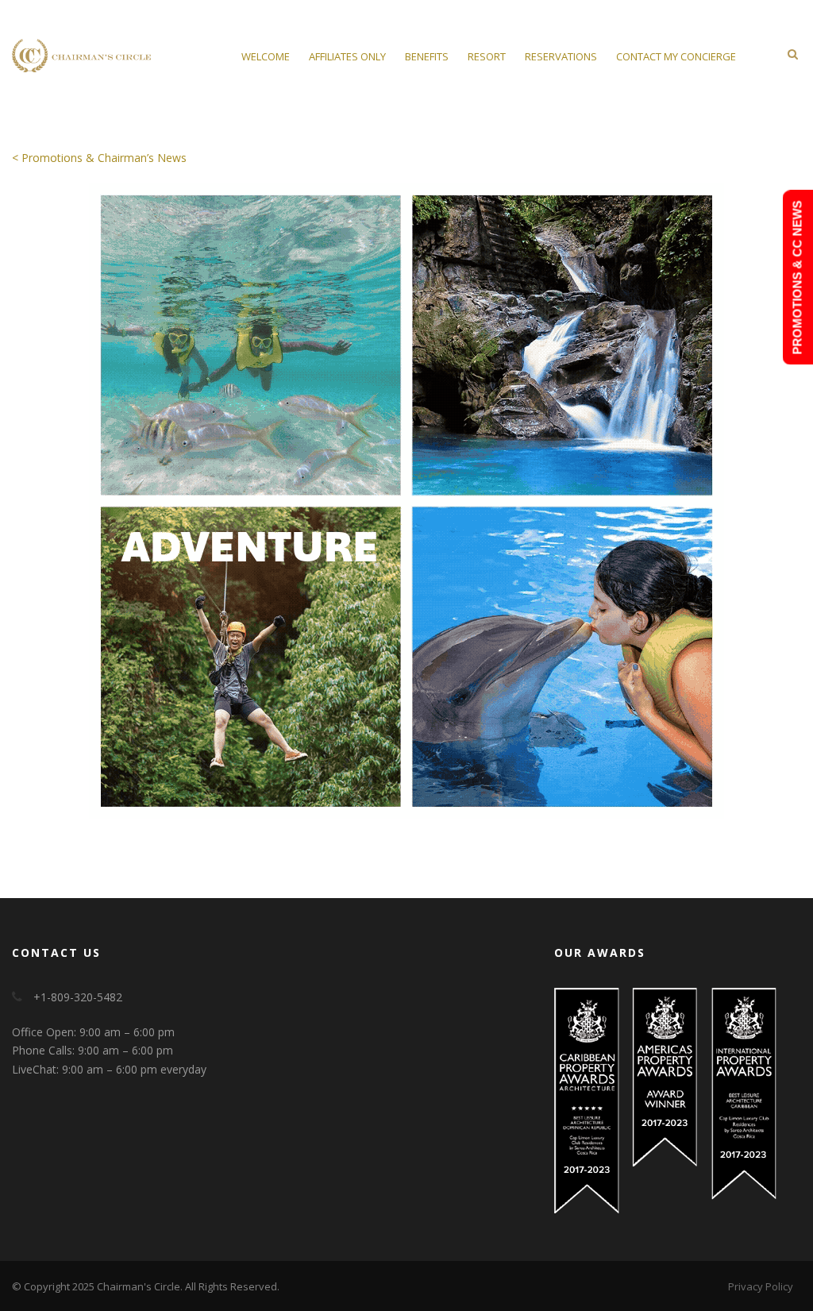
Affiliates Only (347, 56)
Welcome (265, 56)
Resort (487, 56)
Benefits (427, 56)
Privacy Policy (760, 1286)
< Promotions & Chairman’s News (99, 157)
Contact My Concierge (676, 56)
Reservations (561, 56)
